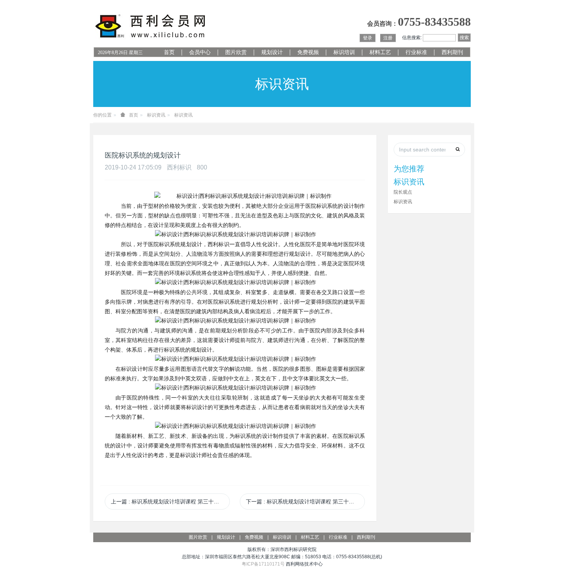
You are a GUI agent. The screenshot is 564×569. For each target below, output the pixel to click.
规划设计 (272, 52)
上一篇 (170, 501)
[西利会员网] (150, 26)
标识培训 (344, 52)
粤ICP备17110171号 (263, 564)
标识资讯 (156, 115)
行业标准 (416, 52)
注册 (387, 38)
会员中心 (200, 52)
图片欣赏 (236, 52)
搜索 (464, 37)
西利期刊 (452, 52)
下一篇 (305, 501)
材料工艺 (380, 52)
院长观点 (403, 192)
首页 (169, 52)
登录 (367, 38)
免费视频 (308, 52)
